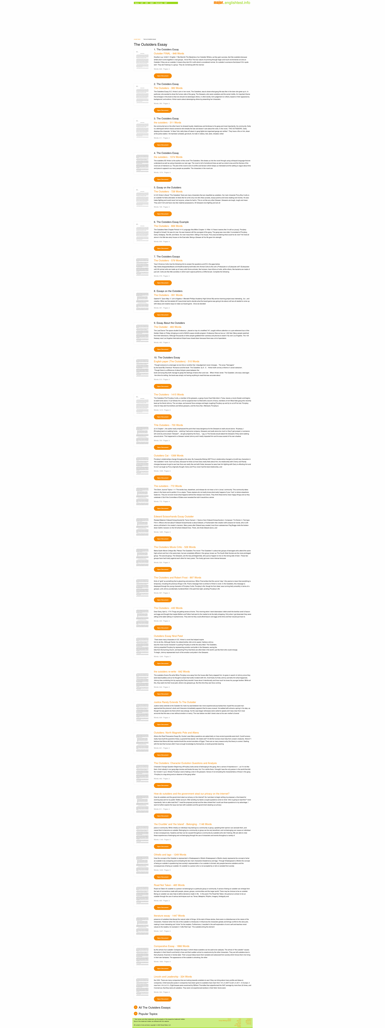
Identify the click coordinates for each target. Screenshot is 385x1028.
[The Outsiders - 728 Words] (142, 197)
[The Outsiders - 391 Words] (142, 301)
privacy (239, 1020)
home (229, 1019)
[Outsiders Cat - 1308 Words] (142, 465)
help (240, 1019)
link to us (248, 1022)
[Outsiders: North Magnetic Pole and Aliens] (142, 742)
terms (239, 1022)
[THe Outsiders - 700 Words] (142, 435)
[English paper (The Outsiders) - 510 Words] (142, 367)
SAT (142, 3)
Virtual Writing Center (225, 1020)
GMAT (152, 3)
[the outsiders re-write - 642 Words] (142, 681)
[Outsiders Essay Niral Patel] (142, 645)
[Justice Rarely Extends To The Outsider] (142, 712)
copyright (238, 1023)
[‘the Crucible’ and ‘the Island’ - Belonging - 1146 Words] (142, 834)
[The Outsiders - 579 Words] (142, 266)
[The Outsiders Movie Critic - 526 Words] (142, 557)
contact (249, 1019)
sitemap (248, 1023)
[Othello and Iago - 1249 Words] (142, 864)
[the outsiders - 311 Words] (142, 128)
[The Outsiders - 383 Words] (142, 94)
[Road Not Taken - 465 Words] (142, 895)
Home (137, 3)
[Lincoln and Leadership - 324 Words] (142, 986)
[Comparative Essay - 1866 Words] (142, 956)
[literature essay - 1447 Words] (142, 925)
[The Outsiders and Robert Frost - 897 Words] (142, 587)
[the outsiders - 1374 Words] (142, 162)
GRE (146, 3)
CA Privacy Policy (237, 1025)
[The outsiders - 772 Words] (142, 496)
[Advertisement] (192, 20)
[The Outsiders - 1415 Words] (142, 404)
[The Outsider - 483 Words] (142, 332)
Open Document (162, 75)
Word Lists (159, 3)
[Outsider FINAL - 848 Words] (142, 59)
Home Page (137, 39)
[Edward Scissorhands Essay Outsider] (142, 526)
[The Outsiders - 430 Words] (142, 617)
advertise (248, 1020)
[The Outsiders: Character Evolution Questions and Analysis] (142, 773)
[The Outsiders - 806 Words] (142, 231)
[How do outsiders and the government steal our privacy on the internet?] (142, 803)
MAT (165, 3)
